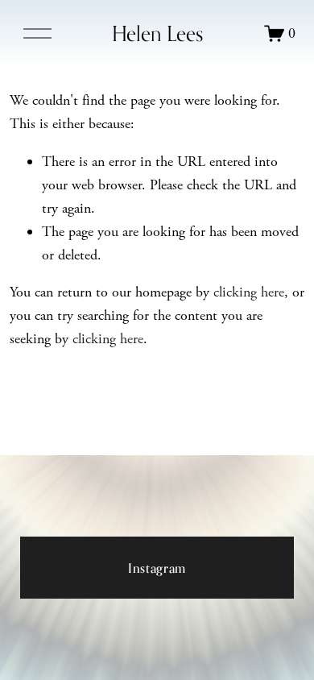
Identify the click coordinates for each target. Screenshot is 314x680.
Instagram (157, 568)
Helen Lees (157, 33)
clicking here (248, 292)
